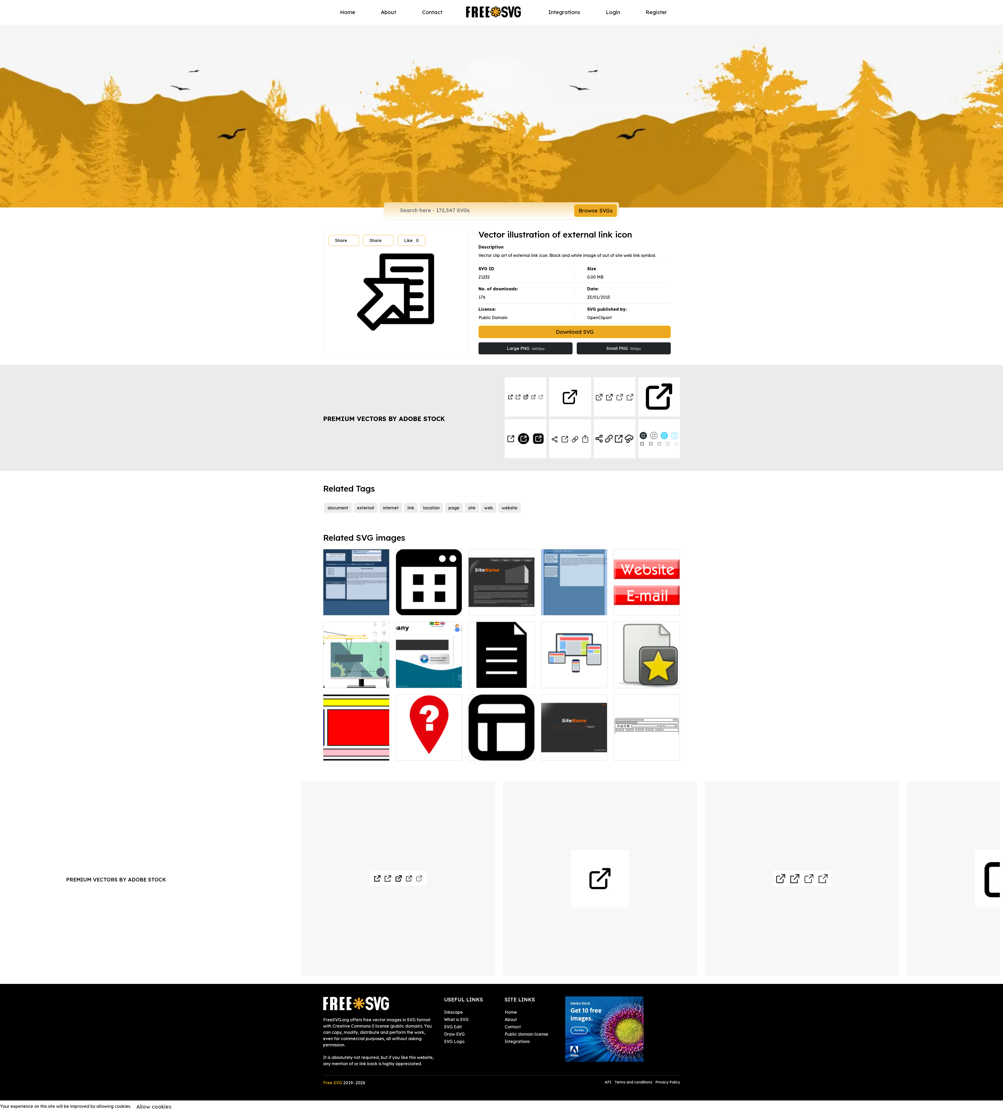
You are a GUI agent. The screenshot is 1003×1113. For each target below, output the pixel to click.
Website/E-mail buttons (643, 608)
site (471, 507)
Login (613, 12)
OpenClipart (599, 317)
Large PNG (526, 348)
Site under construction (352, 680)
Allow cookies (153, 1106)
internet (391, 507)
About (388, 12)
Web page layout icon (351, 753)
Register (656, 12)
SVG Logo (454, 1041)
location (431, 507)
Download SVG (575, 331)
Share (341, 240)
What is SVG (456, 1019)
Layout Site (413, 680)
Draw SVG (454, 1034)
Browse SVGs (596, 210)
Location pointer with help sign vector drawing (429, 750)
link (410, 507)
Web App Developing (422, 608)
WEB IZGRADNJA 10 (567, 608)
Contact (432, 12)
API (609, 1082)
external (365, 507)
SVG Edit (453, 1026)
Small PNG (624, 348)
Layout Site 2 (487, 608)
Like (411, 240)
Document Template (494, 753)
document (338, 507)
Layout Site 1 (560, 753)
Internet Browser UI (639, 753)
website (509, 507)
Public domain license (526, 1034)
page (453, 507)
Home (347, 12)
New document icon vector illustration (647, 677)
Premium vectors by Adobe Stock (384, 419)
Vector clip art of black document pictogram (501, 677)
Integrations (564, 12)
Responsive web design (570, 680)
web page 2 (341, 608)
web (488, 507)
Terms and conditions (633, 1082)
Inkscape (453, 1012)
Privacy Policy (667, 1082)
